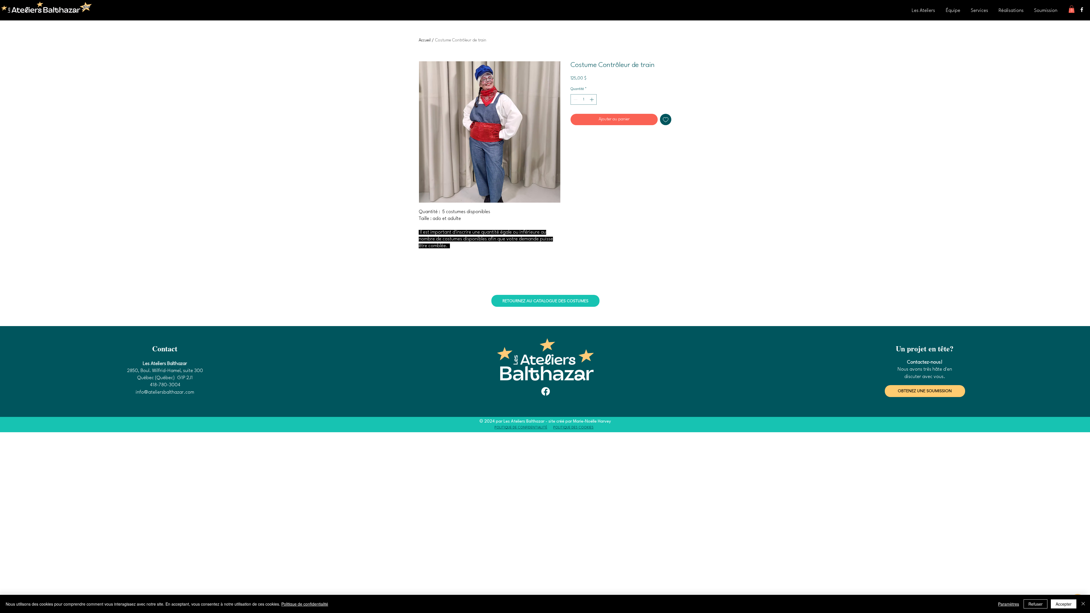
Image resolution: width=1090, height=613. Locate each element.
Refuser (1035, 604)
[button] (1071, 9)
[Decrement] (574, 99)
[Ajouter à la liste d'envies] (665, 119)
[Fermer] (1083, 603)
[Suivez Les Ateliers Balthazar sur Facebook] (1082, 10)
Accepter (1064, 604)
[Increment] (592, 99)
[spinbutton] (583, 99)
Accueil (425, 40)
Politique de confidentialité (304, 604)
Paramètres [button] (1008, 604)
